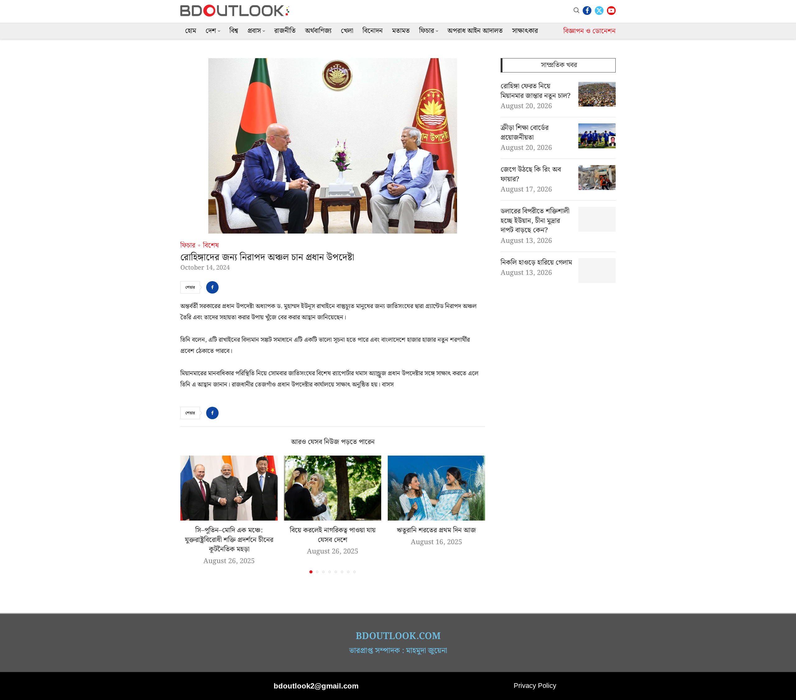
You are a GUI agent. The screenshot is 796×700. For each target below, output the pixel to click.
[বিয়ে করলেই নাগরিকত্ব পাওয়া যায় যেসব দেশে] (332, 488)
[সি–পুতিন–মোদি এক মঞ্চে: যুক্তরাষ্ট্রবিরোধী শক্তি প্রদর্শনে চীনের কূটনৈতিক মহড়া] (229, 488)
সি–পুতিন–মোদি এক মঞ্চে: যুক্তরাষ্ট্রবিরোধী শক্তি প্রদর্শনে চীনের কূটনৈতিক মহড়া (229, 540)
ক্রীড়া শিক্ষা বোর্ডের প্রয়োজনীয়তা (524, 133)
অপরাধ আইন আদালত (475, 30)
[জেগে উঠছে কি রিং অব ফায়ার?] (597, 177)
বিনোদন (373, 30)
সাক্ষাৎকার (525, 30)
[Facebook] (587, 10)
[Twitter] (599, 10)
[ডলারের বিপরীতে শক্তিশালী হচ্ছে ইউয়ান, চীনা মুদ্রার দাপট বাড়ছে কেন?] (597, 219)
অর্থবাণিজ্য (318, 30)
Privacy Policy (535, 685)
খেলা (347, 30)
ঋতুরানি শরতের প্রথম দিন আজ (436, 530)
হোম (190, 30)
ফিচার (426, 30)
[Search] (576, 10)
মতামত (401, 30)
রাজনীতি (285, 30)
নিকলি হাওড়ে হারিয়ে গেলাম (536, 263)
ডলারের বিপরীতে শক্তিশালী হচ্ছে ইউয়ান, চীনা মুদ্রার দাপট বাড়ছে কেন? (535, 221)
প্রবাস (254, 30)
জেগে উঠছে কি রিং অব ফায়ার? (531, 174)
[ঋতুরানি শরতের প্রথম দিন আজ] (436, 488)
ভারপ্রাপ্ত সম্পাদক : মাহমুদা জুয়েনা (398, 651)
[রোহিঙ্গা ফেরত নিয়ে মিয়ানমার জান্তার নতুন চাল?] (597, 94)
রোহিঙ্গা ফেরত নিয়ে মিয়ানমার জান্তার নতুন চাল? (536, 91)
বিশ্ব (233, 30)
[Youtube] (611, 10)
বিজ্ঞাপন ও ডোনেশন (589, 31)
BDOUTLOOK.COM (398, 636)
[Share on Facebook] (212, 287)
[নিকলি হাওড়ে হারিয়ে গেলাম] (597, 270)
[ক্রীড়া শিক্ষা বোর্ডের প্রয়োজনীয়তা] (597, 135)
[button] (188, 514)
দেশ (211, 30)
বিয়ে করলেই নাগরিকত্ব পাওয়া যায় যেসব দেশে (333, 535)
